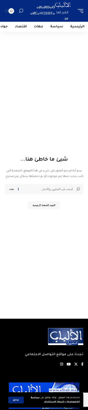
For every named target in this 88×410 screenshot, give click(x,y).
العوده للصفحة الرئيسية (44, 205)
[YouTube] (69, 364)
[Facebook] (82, 364)
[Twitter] (76, 364)
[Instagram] (61, 364)
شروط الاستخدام (54, 402)
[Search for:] (48, 189)
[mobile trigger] (79, 11)
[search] (21, 10)
